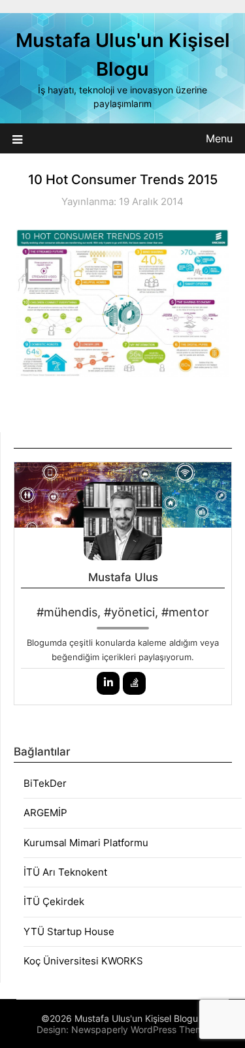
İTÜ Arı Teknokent (65, 872)
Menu (219, 138)
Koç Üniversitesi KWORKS (83, 961)
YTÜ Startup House (69, 931)
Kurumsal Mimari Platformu (86, 842)
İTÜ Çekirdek (54, 901)
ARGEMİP (45, 812)
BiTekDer (45, 783)
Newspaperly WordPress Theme (139, 1029)
